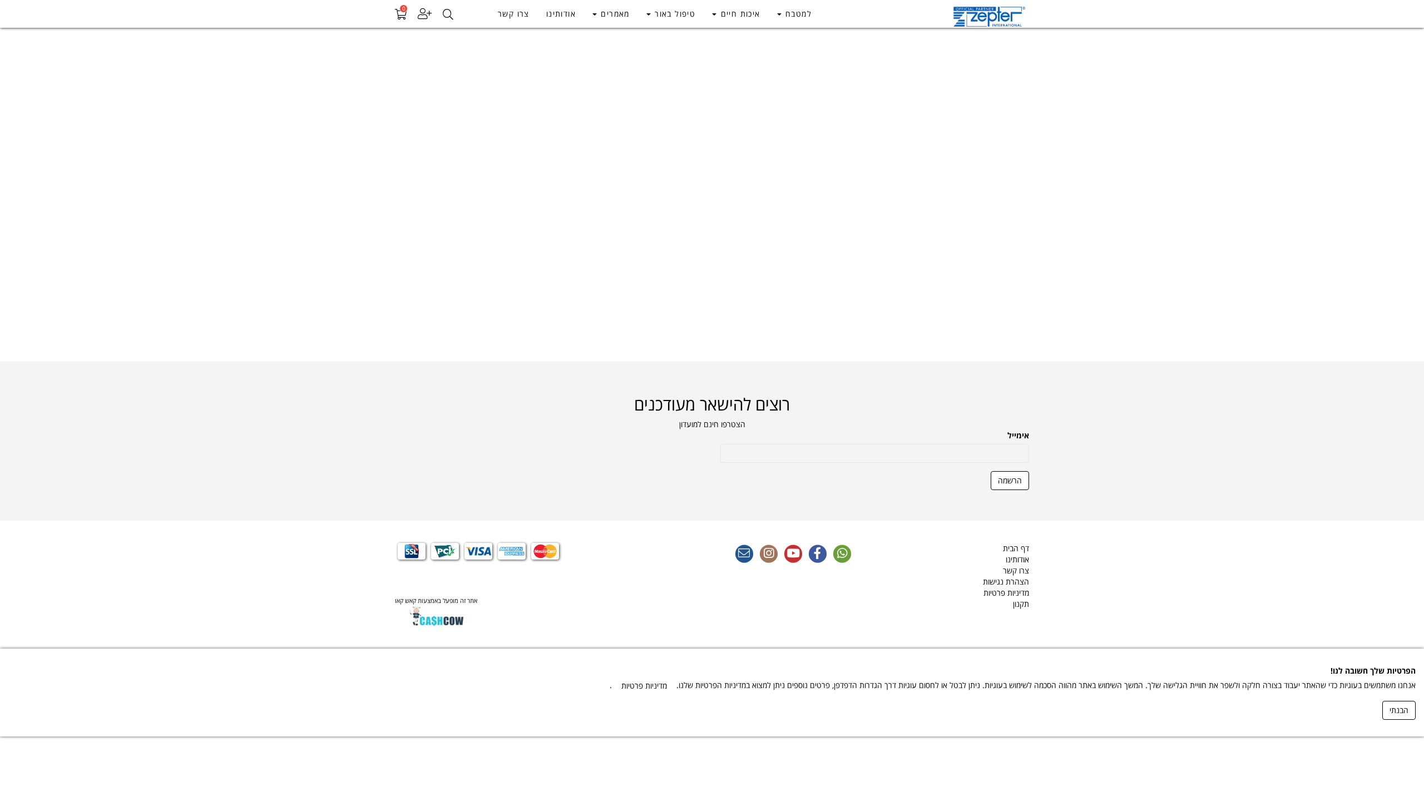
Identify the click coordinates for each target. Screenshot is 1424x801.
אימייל (1018, 435)
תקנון (1021, 604)
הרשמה (1010, 480)
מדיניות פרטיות (1006, 592)
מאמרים (614, 13)
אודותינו (561, 13)
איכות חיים (739, 13)
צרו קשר (514, 13)
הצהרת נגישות (1006, 581)
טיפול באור (673, 13)
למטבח (797, 13)
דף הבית (1016, 548)
